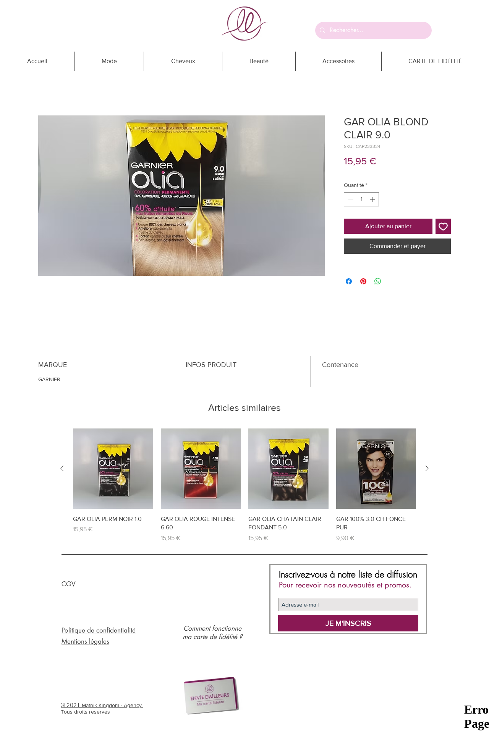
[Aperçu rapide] (113, 468)
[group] (244, 485)
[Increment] (373, 199)
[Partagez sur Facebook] (348, 281)
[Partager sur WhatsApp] (377, 281)
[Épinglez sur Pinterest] (363, 281)
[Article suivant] (427, 468)
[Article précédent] (61, 468)
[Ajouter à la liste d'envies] (443, 226)
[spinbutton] (361, 199)
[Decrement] (350, 199)
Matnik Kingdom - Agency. (112, 705)
